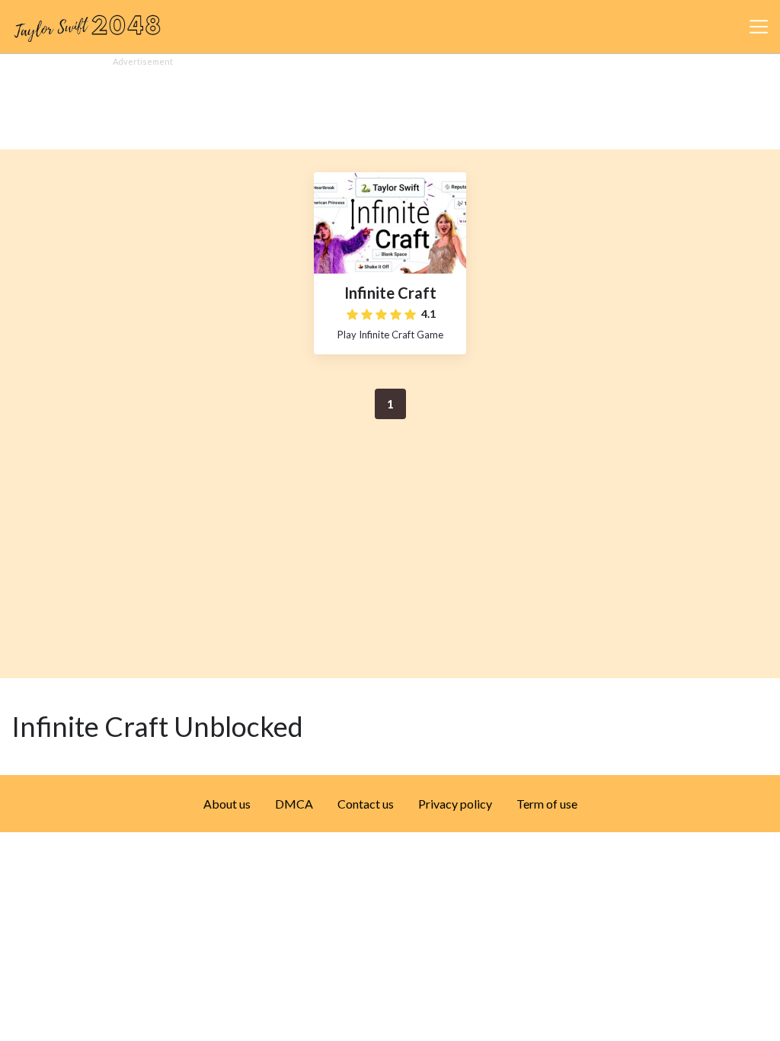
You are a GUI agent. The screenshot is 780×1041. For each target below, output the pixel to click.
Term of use (546, 803)
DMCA (294, 803)
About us (227, 803)
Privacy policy (455, 803)
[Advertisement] (390, 103)
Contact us (365, 803)
